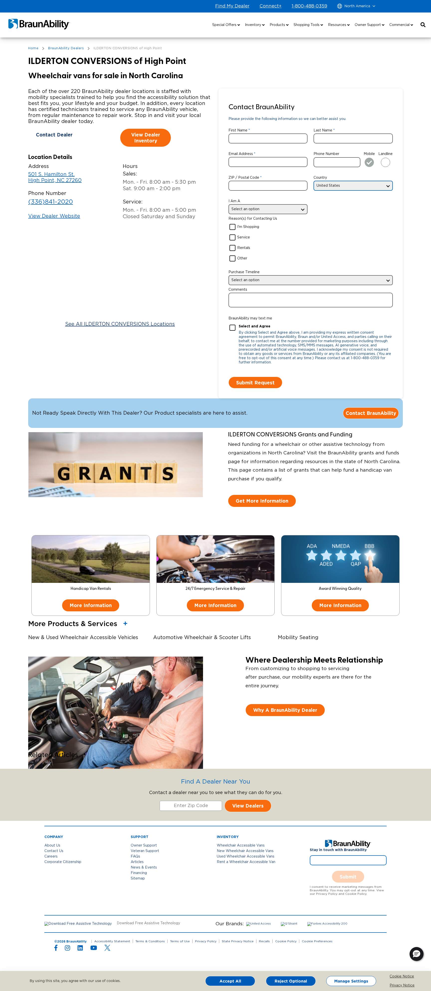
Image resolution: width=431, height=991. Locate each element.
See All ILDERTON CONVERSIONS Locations (120, 324)
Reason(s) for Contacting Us (252, 218)
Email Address (240, 154)
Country (320, 177)
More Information (91, 605)
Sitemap (138, 878)
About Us (52, 845)
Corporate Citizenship (62, 862)
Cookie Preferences (317, 941)
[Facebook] (55, 949)
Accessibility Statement (112, 941)
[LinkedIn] (80, 949)
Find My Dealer (232, 6)
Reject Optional (291, 981)
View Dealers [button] (248, 805)
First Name (237, 130)
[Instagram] (67, 949)
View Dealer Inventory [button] (145, 137)
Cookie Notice (393, 976)
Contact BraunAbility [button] (371, 413)
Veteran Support (145, 851)
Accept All (230, 981)
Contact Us (53, 851)
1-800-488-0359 (309, 6)
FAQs (135, 856)
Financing (139, 873)
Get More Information (262, 500)
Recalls (264, 941)
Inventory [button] (253, 25)
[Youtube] (93, 949)
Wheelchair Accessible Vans (241, 845)
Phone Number (326, 154)
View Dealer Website (54, 216)
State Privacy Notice (238, 941)
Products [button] (278, 25)
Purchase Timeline (244, 272)
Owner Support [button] (368, 25)
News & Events (144, 867)
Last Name (323, 130)
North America (357, 6)
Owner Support (144, 845)
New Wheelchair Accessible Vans (245, 851)
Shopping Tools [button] (307, 25)
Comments (237, 289)
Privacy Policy (205, 941)
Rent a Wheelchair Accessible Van (246, 862)
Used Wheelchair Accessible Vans (245, 856)
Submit (348, 876)
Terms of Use (180, 941)
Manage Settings (351, 981)
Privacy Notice (393, 985)
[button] (423, 25)
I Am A (234, 201)
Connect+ (270, 6)
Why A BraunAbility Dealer (285, 710)
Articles (137, 862)
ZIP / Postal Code (243, 177)
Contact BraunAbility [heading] (261, 107)
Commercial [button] (400, 25)
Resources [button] (337, 25)
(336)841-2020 (50, 202)
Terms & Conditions (150, 941)
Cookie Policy (286, 941)
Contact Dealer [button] (54, 134)
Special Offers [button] (224, 25)
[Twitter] (107, 948)
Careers (51, 856)
